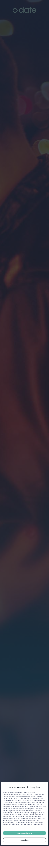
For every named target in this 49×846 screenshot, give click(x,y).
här (22, 824)
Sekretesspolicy (18, 808)
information (39, 824)
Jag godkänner (24, 833)
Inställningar (27, 820)
